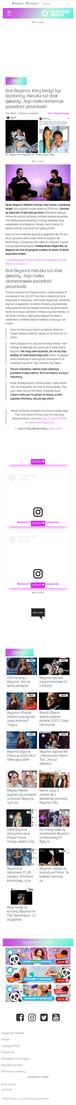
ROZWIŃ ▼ (38, 461)
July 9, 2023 (55, 428)
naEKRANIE (6, 1090)
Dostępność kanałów (12, 1033)
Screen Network (8, 1084)
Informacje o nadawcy (13, 1071)
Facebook (18, 3)
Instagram (33, 3)
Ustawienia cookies (38, 1077)
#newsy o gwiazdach (29, 113)
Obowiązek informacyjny (15, 1058)
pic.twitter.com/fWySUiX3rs (39, 422)
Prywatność (8, 1052)
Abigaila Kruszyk (61, 113)
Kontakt (5, 1039)
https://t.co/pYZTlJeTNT (54, 418)
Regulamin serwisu (12, 1065)
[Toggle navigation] (9, 13)
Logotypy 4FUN (10, 1046)
